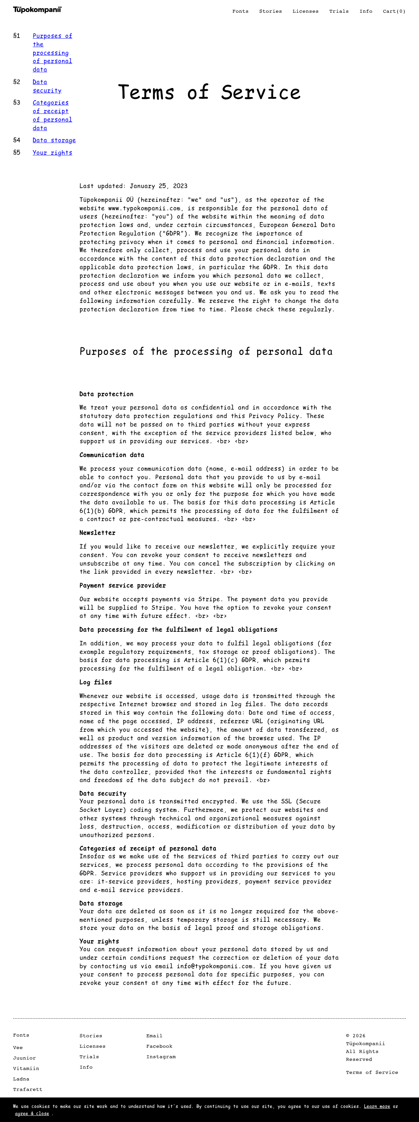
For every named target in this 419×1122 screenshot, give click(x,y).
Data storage (54, 139)
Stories (91, 1035)
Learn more (377, 1106)
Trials (89, 1056)
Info (86, 1067)
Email (154, 1035)
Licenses (93, 1046)
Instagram (161, 1056)
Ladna (21, 1078)
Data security (47, 86)
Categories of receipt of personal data (52, 115)
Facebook (159, 1046)
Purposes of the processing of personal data (52, 52)
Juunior (24, 1058)
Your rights (52, 152)
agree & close (32, 1113)
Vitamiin (26, 1068)
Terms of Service (372, 1072)
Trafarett (28, 1089)
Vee (18, 1047)
